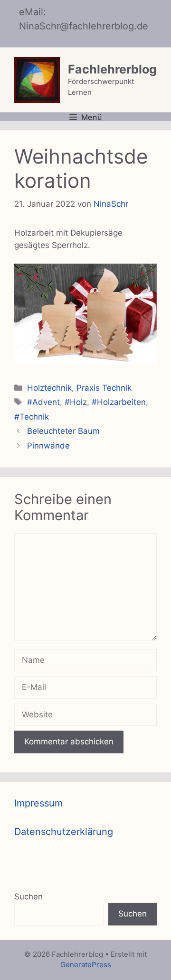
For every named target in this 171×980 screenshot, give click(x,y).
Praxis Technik (104, 388)
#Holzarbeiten (119, 402)
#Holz (76, 402)
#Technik (31, 416)
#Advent (43, 402)
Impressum (38, 803)
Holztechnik (49, 388)
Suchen (28, 896)
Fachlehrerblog (112, 69)
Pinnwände (48, 445)
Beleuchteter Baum (63, 431)
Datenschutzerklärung (63, 831)
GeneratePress (85, 964)
